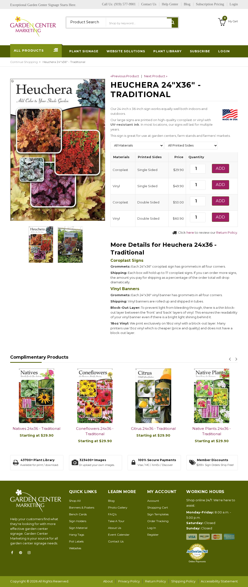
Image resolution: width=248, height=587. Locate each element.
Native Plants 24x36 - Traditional (153, 431)
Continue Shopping (24, 62)
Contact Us (116, 541)
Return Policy (226, 232)
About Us (114, 528)
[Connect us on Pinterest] (22, 552)
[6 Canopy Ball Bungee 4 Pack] (212, 395)
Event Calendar (119, 534)
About (108, 581)
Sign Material (78, 528)
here (190, 232)
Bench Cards (78, 514)
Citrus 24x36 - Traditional (95, 428)
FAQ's (112, 514)
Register (153, 534)
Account (153, 500)
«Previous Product (124, 76)
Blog (111, 500)
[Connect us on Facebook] (13, 552)
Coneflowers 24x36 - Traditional (36, 431)
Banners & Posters (81, 507)
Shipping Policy (183, 581)
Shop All (75, 500)
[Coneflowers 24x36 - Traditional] (36, 395)
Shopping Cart (157, 507)
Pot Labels (76, 541)
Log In (151, 528)
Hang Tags (76, 534)
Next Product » (155, 76)
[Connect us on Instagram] (30, 552)
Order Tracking (158, 521)
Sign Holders (77, 521)
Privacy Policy (129, 581)
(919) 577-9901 (125, 4)
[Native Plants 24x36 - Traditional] (153, 395)
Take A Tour (116, 521)
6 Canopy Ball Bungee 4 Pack (211, 431)
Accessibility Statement (219, 581)
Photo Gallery (117, 507)
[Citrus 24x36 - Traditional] (95, 395)
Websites (75, 548)
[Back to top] (243, 578)
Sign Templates (158, 514)
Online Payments (197, 561)
